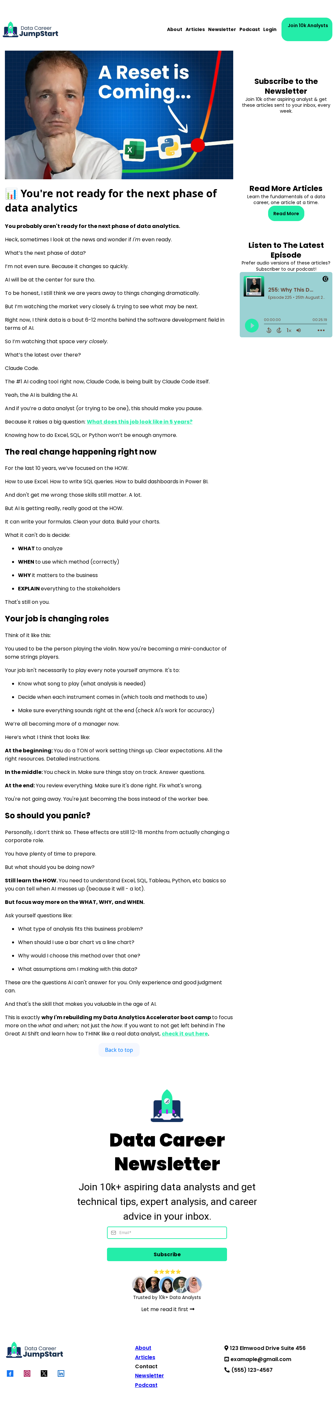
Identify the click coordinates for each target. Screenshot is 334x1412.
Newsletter (222, 29)
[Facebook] (10, 1373)
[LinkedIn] (61, 1373)
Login (270, 29)
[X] (44, 1373)
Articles (195, 29)
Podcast (249, 29)
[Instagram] (27, 1373)
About (174, 29)
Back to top (119, 1049)
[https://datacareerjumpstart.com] (30, 29)
